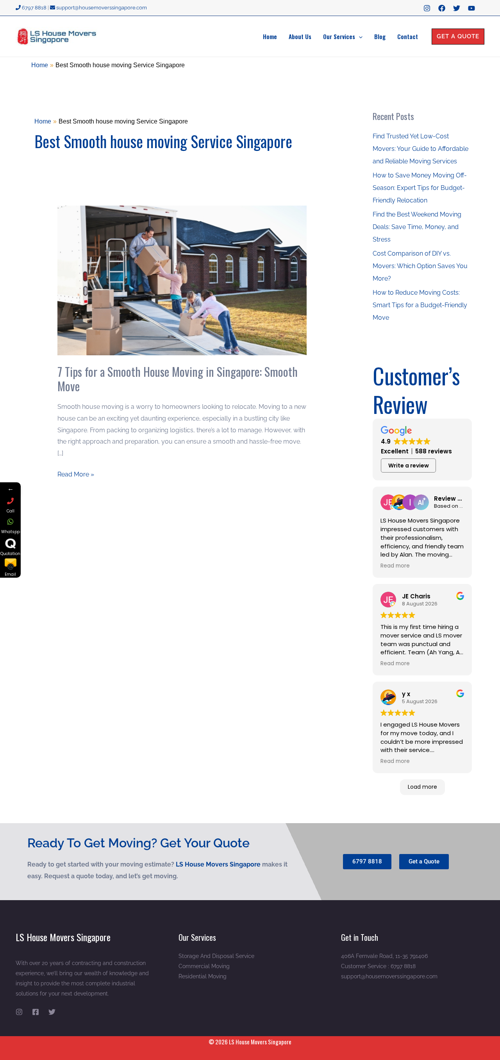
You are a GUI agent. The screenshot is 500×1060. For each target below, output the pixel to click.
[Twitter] (456, 8)
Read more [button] (395, 565)
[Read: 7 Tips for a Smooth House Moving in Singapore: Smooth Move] (182, 280)
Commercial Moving (204, 966)
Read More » (75, 473)
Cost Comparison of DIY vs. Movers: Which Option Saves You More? (420, 266)
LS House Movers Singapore (219, 864)
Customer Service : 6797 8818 (378, 966)
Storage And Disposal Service (216, 956)
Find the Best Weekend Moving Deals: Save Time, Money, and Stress (417, 227)
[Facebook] (441, 8)
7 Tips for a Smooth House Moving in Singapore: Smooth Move (177, 379)
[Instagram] (426, 8)
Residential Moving (203, 976)
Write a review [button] (408, 465)
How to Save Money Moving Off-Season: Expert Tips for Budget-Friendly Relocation (420, 188)
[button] (358, 36)
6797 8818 (33, 8)
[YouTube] (471, 8)
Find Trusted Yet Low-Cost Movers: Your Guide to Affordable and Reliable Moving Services (420, 148)
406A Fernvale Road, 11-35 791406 (384, 956)
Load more (422, 787)
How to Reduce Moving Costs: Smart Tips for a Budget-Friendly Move (420, 305)
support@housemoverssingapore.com (101, 8)
